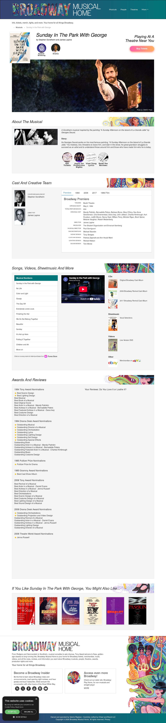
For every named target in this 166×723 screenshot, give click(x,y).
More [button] (144, 9)
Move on (19, 349)
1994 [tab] (77, 192)
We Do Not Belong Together (27, 319)
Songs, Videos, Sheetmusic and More (43, 268)
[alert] (4, 719)
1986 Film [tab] (105, 192)
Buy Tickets (141, 48)
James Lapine (66, 39)
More (86, 688)
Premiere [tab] (67, 192)
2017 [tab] (94, 192)
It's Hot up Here (22, 334)
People (123, 9)
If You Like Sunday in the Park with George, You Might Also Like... (66, 588)
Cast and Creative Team (32, 182)
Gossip (19, 298)
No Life (19, 288)
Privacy (107, 719)
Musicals (113, 9)
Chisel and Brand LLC (107, 717)
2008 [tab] (86, 192)
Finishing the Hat (22, 314)
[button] (152, 8)
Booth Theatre (88, 203)
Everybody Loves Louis (25, 309)
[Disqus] (118, 422)
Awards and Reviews (29, 379)
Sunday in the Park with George (28, 283)
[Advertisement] (125, 25)
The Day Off (21, 303)
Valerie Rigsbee (76, 717)
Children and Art (22, 344)
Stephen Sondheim (47, 39)
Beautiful (19, 324)
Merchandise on (126, 360)
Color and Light (22, 293)
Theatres (134, 9)
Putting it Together (23, 339)
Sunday (19, 329)
